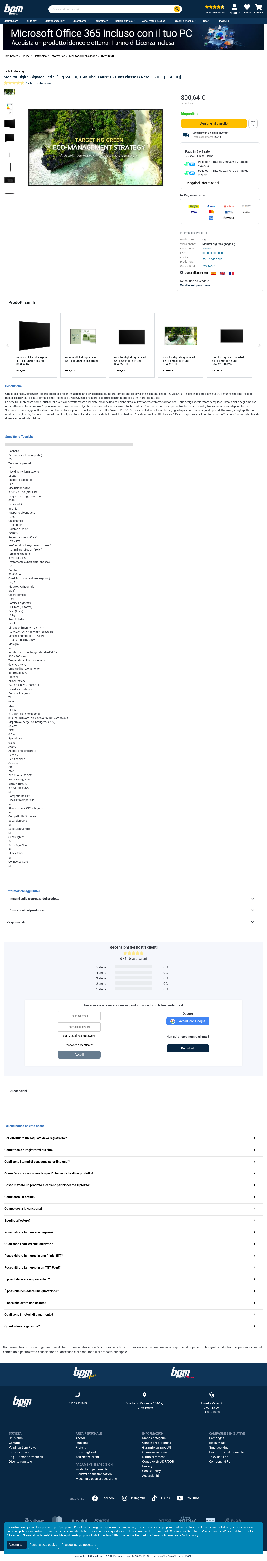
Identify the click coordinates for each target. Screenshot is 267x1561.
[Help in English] (222, 273)
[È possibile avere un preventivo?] (254, 1280)
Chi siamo (16, 1438)
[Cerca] (177, 9)
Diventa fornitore (20, 1461)
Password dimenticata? (79, 1045)
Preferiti (81, 1447)
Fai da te (30, 20)
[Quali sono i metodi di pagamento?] (254, 1315)
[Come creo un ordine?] (254, 1197)
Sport (206, 20)
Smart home (79, 20)
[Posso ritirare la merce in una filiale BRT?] (254, 1256)
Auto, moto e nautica (153, 20)
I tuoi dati (82, 1443)
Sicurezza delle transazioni (94, 1474)
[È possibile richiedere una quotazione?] (254, 1291)
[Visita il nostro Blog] (84, 1372)
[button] (8, 345)
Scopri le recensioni (215, 12)
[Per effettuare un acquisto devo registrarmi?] (254, 1138)
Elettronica (10, 20)
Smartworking (218, 1447)
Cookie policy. (190, 1535)
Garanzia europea (154, 1452)
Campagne (216, 1438)
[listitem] (34, 345)
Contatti (14, 1443)
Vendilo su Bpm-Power (195, 285)
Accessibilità (151, 1476)
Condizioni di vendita (156, 1443)
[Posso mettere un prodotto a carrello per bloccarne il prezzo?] (254, 1185)
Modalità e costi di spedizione (96, 1479)
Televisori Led (218, 1457)
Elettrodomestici (54, 20)
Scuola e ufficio (124, 20)
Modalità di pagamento (92, 1469)
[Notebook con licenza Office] (133, 37)
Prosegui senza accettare (78, 1545)
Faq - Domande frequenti (26, 1457)
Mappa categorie (154, 1438)
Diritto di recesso (153, 1457)
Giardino (101, 20)
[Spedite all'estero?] (254, 1221)
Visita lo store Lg (14, 71)
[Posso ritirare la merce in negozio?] (254, 1232)
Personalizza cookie (43, 1545)
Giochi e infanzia (184, 20)
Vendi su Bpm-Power (23, 1447)
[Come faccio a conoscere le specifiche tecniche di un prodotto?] (254, 1174)
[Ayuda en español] (214, 273)
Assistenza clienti (88, 1457)
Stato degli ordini (87, 1452)
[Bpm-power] (13, 9)
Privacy (147, 1466)
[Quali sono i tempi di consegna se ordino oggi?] (254, 1162)
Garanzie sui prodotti (156, 1447)
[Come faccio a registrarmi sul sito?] (254, 1150)
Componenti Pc (219, 1461)
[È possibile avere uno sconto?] (254, 1303)
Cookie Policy (151, 1471)
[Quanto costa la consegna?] (254, 1209)
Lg (204, 239)
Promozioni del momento (226, 1452)
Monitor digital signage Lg (218, 244)
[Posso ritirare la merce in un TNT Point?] (254, 1268)
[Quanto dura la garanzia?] (254, 1327)
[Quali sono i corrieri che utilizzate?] (254, 1244)
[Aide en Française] (231, 273)
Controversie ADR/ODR (158, 1461)
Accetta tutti (17, 1545)
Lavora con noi (19, 1452)
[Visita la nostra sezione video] (182, 1372)
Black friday (217, 1443)
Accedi (80, 1438)
